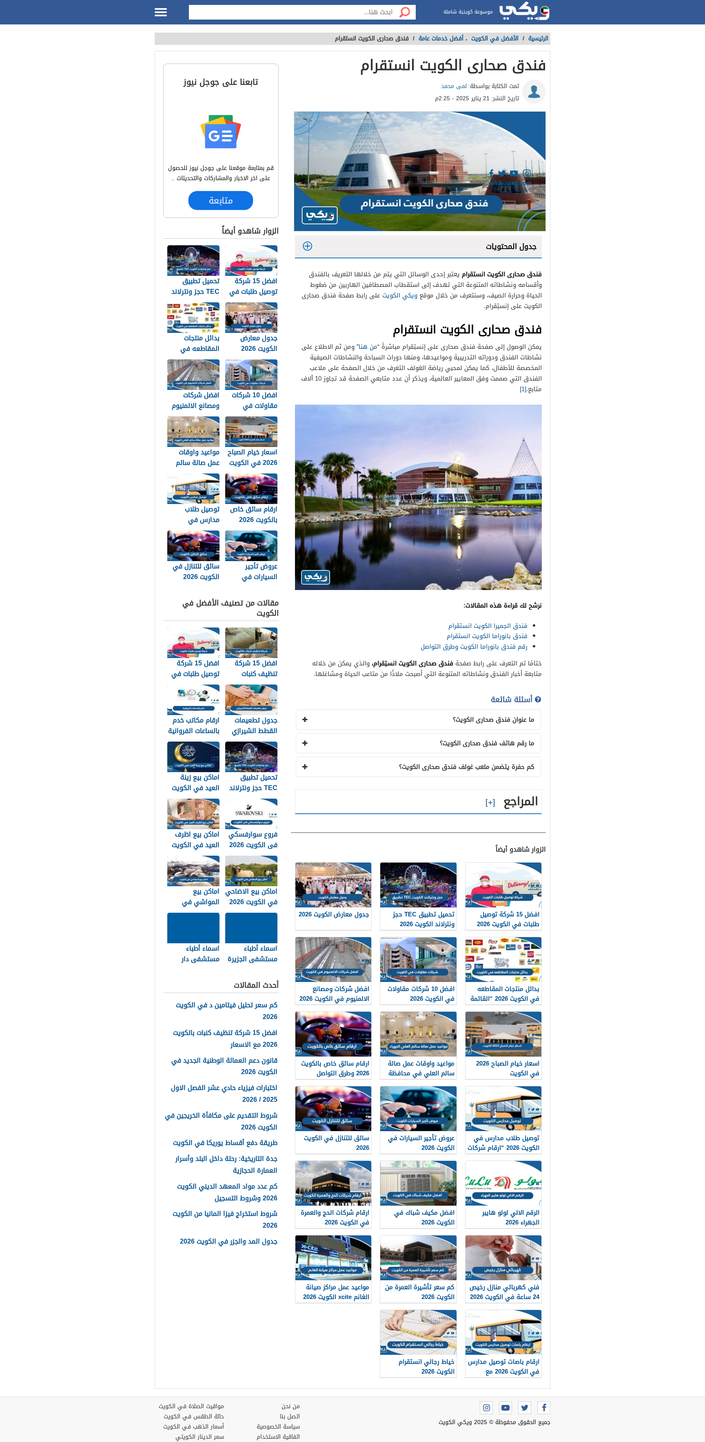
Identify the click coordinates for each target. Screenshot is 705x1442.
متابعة (221, 200)
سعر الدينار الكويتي (199, 1437)
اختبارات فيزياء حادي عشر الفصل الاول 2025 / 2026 (224, 1094)
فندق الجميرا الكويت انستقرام (488, 626)
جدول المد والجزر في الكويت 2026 (228, 1242)
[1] (523, 389)
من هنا (368, 346)
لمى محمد (454, 86)
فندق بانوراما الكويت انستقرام (487, 636)
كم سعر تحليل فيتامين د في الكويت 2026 (226, 1011)
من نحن (291, 1406)
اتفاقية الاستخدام (278, 1437)
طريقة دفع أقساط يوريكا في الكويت (225, 1143)
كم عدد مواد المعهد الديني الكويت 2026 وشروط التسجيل (227, 1192)
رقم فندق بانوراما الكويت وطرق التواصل (474, 646)
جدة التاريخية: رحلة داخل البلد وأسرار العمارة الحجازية (226, 1165)
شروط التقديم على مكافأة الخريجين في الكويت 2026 (221, 1122)
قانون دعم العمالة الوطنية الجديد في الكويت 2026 (224, 1067)
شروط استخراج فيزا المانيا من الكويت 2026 (225, 1220)
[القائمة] (161, 12)
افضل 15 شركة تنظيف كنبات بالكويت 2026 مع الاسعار (225, 1039)
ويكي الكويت (399, 295)
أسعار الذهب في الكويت (193, 1427)
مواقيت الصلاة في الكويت (191, 1406)
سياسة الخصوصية (278, 1427)
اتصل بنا (290, 1416)
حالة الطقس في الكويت (194, 1416)
